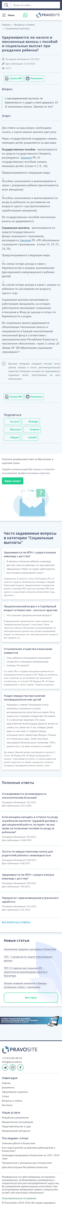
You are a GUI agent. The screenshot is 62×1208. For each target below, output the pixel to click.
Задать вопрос (12, 480)
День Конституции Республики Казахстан (25, 1167)
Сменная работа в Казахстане (18, 1143)
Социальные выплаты (18, 28)
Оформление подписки (15, 1091)
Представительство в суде (16, 1126)
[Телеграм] (5, 1067)
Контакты (7, 1105)
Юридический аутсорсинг (16, 1130)
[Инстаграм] (13, 1067)
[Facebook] (20, 1067)
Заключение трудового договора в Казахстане (30, 949)
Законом (26, 157)
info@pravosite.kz (12, 1061)
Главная (6, 24)
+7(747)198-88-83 (12, 1058)
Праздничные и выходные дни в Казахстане (27, 1162)
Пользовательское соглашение (19, 1198)
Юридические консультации (17, 1121)
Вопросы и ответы (24, 24)
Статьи (5, 1096)
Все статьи (31, 997)
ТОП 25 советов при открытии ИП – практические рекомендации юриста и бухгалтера (25, 971)
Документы (8, 1087)
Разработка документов (15, 1117)
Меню (11, 15)
